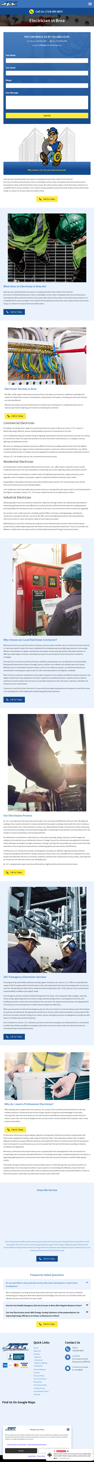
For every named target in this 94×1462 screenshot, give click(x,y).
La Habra (31, 1244)
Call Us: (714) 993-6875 (49, 11)
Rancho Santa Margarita (60, 1247)
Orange (38, 1247)
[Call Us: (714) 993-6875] (31, 11)
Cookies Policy (32, 1456)
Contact (37, 1372)
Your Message (12, 92)
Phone (9, 80)
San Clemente (76, 1247)
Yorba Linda (59, 1250)
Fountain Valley (61, 1241)
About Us (37, 1351)
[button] (68, 1429)
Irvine (24, 1244)
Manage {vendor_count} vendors (16, 1444)
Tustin (51, 1250)
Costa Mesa (32, 1241)
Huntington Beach (13, 1244)
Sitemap (37, 1394)
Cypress (41, 1241)
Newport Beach (27, 1247)
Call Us (74, 1348)
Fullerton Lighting (40, 1363)
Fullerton (72, 1241)
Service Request (40, 1369)
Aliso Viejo (9, 1241)
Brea (24, 1241)
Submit (47, 115)
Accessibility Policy (41, 1391)
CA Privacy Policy (40, 1385)
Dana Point (49, 1241)
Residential (38, 1366)
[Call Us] (67, 1349)
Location (76, 1356)
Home (36, 1348)
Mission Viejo (15, 1247)
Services (37, 1354)
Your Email (11, 67)
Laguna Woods (77, 1244)
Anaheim (17, 1241)
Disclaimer (38, 1382)
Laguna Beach (41, 1244)
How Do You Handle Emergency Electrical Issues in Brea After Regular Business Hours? (44, 1305)
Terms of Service (40, 1379)
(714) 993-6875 (78, 1350)
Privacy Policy (41, 1456)
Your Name (11, 55)
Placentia (46, 1247)
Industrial (37, 1357)
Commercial (38, 1360)
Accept (21, 1451)
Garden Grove (82, 1241)
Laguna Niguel (64, 1244)
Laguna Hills (53, 1244)
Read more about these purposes (37, 1444)
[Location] (67, 1357)
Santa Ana (44, 1250)
